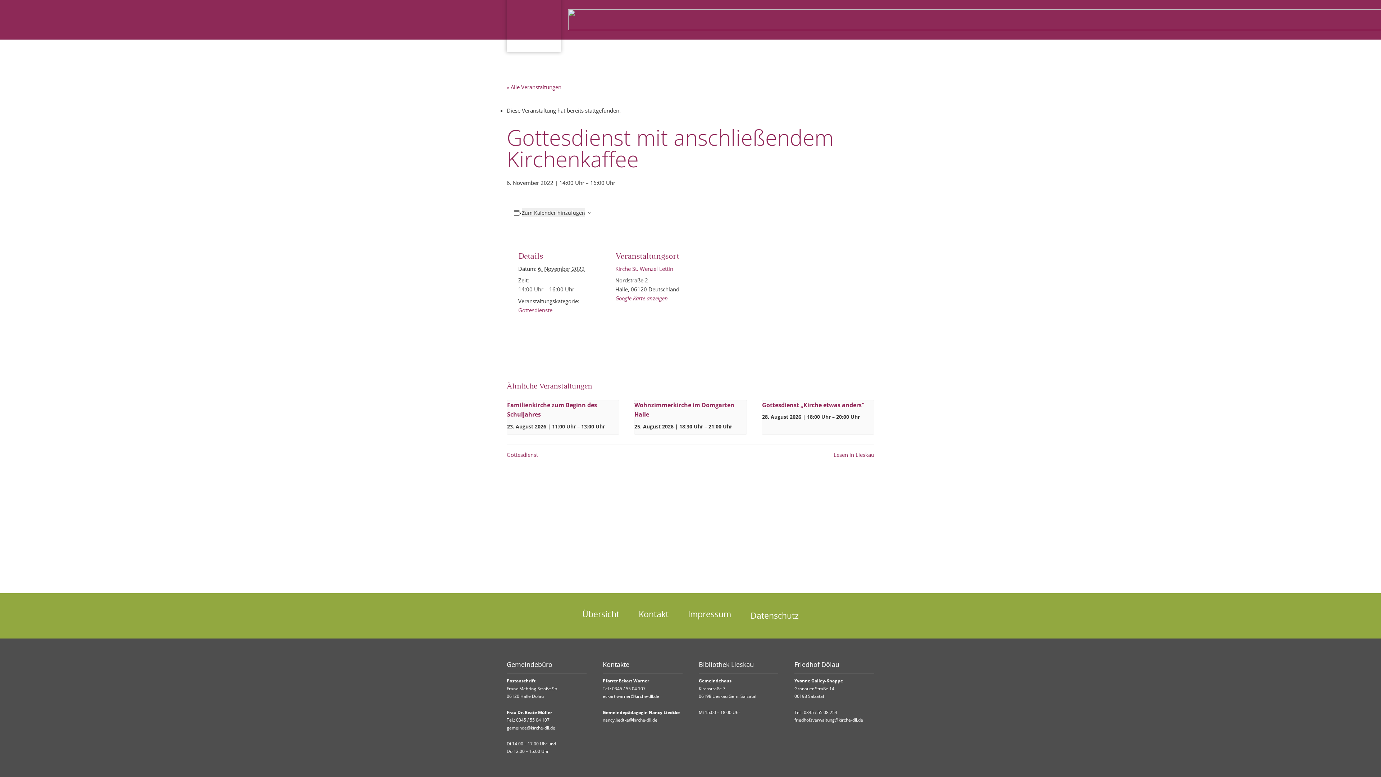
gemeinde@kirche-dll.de (531, 728)
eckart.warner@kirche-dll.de (631, 696)
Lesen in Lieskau (854, 454)
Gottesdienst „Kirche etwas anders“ (813, 405)
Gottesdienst (522, 454)
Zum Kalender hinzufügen (553, 212)
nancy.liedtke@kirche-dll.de (630, 720)
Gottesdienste (535, 310)
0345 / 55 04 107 (533, 720)
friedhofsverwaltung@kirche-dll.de (828, 720)
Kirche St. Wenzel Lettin (644, 268)
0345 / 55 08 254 (820, 712)
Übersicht (600, 614)
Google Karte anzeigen (641, 298)
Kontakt (654, 614)
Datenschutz (775, 615)
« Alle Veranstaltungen (534, 87)
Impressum (709, 614)
